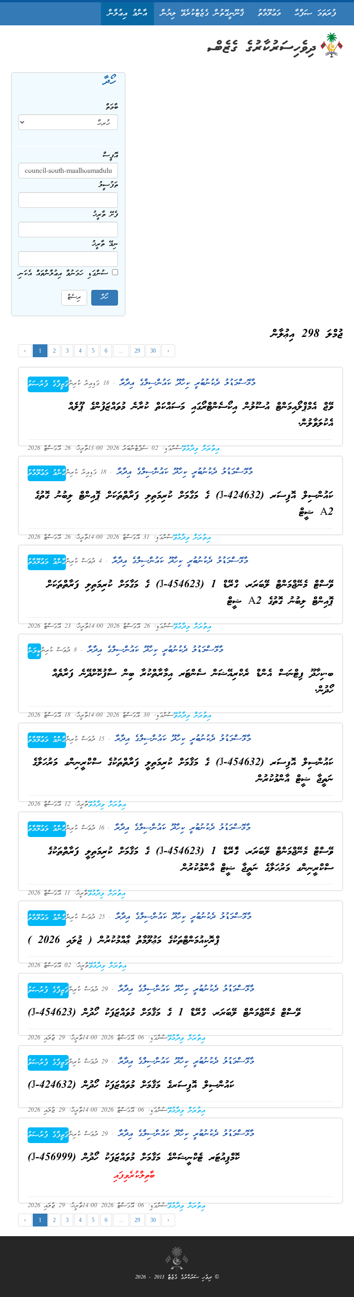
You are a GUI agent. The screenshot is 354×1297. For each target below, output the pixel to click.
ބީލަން (34, 651)
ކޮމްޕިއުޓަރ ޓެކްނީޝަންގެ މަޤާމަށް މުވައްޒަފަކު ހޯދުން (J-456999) (134, 1158)
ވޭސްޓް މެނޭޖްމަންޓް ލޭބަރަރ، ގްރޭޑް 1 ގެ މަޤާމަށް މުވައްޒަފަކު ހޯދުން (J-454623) (164, 1013)
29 (137, 351)
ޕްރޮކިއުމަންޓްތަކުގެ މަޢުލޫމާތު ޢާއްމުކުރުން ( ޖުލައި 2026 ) (123, 941)
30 (153, 351)
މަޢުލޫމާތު (269, 13)
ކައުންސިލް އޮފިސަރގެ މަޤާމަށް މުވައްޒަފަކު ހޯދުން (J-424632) (131, 1086)
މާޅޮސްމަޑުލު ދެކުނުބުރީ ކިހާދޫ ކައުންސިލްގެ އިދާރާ (185, 383)
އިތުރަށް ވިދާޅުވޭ (200, 448)
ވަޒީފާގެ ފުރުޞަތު (48, 384)
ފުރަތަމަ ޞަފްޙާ (315, 13)
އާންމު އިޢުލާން (127, 13)
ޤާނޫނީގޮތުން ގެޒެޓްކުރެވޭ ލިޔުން (202, 13)
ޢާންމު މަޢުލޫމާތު (47, 473)
